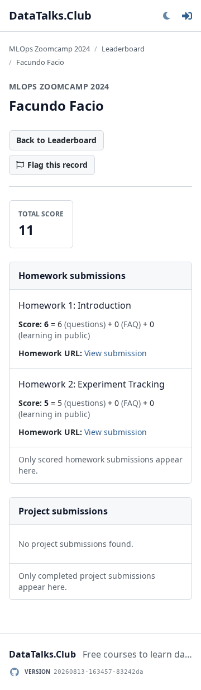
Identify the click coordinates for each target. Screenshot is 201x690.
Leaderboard (123, 49)
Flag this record (57, 164)
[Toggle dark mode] (166, 16)
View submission (115, 353)
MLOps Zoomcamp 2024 (49, 49)
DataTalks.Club (50, 15)
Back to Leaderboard (56, 140)
